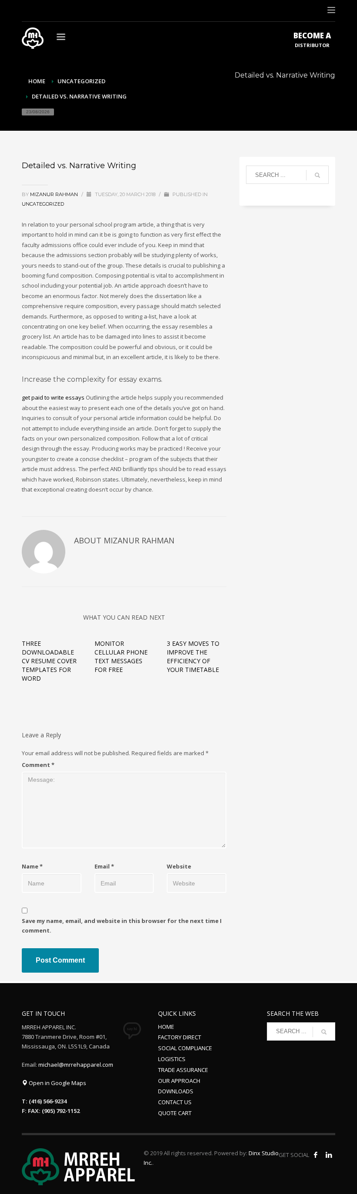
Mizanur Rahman (54, 194)
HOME (166, 1027)
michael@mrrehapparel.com (75, 1064)
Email (104, 866)
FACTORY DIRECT (179, 1037)
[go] (317, 175)
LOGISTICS (171, 1059)
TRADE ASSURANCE (183, 1070)
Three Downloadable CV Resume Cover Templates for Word (49, 660)
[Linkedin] (328, 1154)
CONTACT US (175, 1102)
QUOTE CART (175, 1113)
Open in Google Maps (56, 1083)
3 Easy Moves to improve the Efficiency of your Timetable (193, 656)
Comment (38, 765)
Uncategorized (81, 81)
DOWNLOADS (175, 1091)
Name (32, 866)
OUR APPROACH (179, 1081)
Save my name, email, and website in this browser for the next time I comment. (122, 925)
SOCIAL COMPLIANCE (185, 1048)
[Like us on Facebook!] (315, 1154)
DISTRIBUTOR (312, 39)
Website (179, 866)
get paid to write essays (53, 397)
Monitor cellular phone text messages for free (121, 656)
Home (36, 81)
